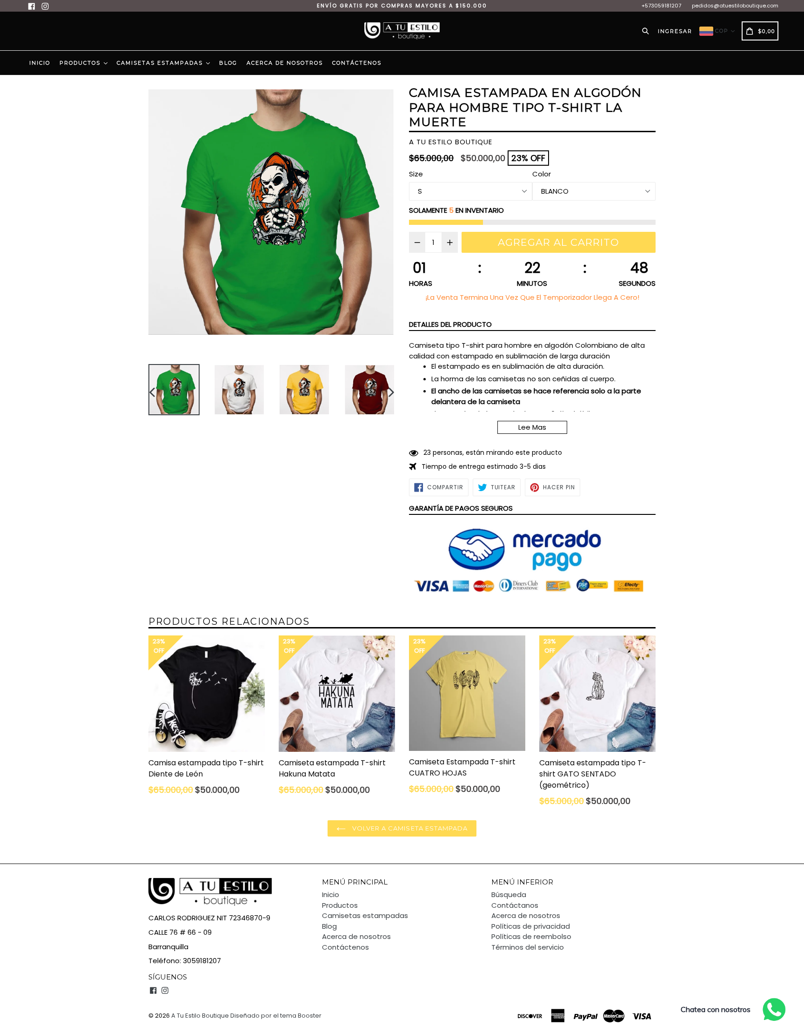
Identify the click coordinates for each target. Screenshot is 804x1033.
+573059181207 (661, 5)
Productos (81, 63)
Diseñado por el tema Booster (276, 1015)
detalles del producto (450, 324)
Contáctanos (514, 905)
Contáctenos (357, 63)
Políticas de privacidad (530, 926)
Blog (228, 63)
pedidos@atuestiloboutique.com (735, 5)
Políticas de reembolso (531, 936)
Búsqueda (508, 894)
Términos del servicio (527, 947)
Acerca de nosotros (285, 63)
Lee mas (532, 427)
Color (541, 174)
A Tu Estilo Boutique (200, 1015)
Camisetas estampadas (161, 63)
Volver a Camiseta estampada (409, 828)
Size (416, 174)
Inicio (39, 63)
